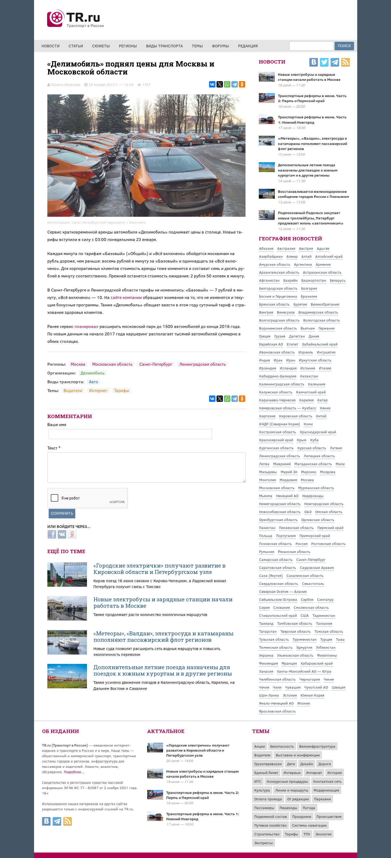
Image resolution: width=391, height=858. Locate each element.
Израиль (305, 352)
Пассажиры (264, 807)
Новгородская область (323, 503)
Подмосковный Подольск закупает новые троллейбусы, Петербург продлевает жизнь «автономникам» (310, 218)
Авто (93, 381)
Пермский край (330, 527)
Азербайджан (271, 256)
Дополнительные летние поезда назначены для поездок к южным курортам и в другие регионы (162, 670)
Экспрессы (263, 842)
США (305, 615)
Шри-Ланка (269, 695)
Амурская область (274, 264)
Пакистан (267, 527)
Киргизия (267, 415)
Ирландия (267, 367)
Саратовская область (277, 567)
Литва (264, 463)
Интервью (292, 772)
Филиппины (327, 655)
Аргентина (303, 264)
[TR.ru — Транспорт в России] (76, 27)
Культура (262, 790)
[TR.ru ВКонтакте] (313, 63)
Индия (264, 360)
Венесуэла (286, 312)
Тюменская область (276, 647)
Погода (309, 807)
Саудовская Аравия (317, 567)
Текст (53, 448)
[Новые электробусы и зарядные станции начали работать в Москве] (155, 777)
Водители (73, 390)
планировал (86, 326)
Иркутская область (315, 360)
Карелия (306, 399)
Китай (321, 415)
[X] (220, 84)
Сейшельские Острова (278, 599)
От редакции (298, 798)
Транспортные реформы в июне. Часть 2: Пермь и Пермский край (312, 98)
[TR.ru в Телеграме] (335, 63)
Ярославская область (277, 711)
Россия (301, 543)
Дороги (324, 763)
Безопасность (282, 746)
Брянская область (274, 304)
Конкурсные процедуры (287, 781)
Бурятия (300, 304)
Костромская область (277, 431)
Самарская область (276, 559)
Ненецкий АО (287, 495)
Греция (265, 336)
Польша (265, 535)
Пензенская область (296, 527)
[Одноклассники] (242, 84)
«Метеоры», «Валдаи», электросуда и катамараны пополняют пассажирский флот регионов (163, 636)
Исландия (288, 367)
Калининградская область (281, 383)
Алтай (306, 256)
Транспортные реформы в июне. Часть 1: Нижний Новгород (312, 119)
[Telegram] (234, 84)
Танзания (324, 623)
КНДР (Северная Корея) (279, 423)
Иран (290, 360)
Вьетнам (308, 328)
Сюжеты (101, 45)
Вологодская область (321, 320)
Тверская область (295, 631)
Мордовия (288, 479)
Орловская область (317, 519)
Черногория (310, 679)
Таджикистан (324, 615)
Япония (303, 703)
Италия (325, 367)
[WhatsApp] (227, 84)
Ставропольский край (278, 615)
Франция (289, 663)
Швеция (338, 687)
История (334, 772)
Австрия (306, 248)
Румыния (266, 551)
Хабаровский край (317, 663)
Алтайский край (329, 256)
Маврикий (282, 463)
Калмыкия (316, 383)
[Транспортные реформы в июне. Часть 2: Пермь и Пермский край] (155, 798)
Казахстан (309, 375)
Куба (314, 439)
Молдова (327, 471)
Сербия (307, 599)
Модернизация (326, 790)
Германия (327, 328)
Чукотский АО (316, 687)
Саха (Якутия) (271, 575)
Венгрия (266, 312)
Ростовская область (328, 543)
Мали (340, 463)
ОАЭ (307, 511)
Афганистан (269, 280)
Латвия (336, 447)
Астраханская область (322, 272)
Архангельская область (279, 272)
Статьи (76, 45)
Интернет (98, 390)
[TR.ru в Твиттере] (324, 63)
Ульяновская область (295, 655)
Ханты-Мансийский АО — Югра (304, 671)
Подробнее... (74, 771)
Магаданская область (313, 463)
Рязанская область (294, 551)
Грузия (279, 336)
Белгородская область (278, 288)
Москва (78, 364)
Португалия (286, 535)
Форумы (220, 45)
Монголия (267, 479)
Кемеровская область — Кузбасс (287, 407)
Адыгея (323, 248)
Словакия (281, 607)
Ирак (278, 360)
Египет (292, 344)
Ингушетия (326, 352)
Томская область (328, 631)
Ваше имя (56, 424)
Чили (277, 687)
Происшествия (329, 816)
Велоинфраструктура (317, 746)
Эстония (290, 695)
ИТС (257, 781)
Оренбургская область (278, 519)
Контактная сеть (327, 781)
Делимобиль (93, 373)
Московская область (112, 364)
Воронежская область (278, 328)
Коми (308, 423)
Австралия (286, 248)
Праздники (301, 816)
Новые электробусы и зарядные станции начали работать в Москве (162, 602)
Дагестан (297, 336)
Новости (50, 45)
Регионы (128, 45)
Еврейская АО (271, 344)
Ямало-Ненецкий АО (276, 703)
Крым (301, 439)
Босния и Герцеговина (278, 296)
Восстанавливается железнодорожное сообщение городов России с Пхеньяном (313, 194)
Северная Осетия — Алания (283, 591)
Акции (259, 746)
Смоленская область (311, 607)
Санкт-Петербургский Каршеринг (99, 222)
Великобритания (325, 304)
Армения (323, 264)
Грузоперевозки (268, 763)
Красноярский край (276, 439)
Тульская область (274, 639)
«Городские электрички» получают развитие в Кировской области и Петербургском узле (159, 569)
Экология (323, 833)
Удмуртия (304, 647)
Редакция (248, 45)
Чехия (329, 679)
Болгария (309, 288)
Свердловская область (278, 583)
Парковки (322, 798)
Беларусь (338, 280)
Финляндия (268, 663)
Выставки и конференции (298, 754)
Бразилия (309, 296)
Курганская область (276, 447)
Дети (291, 763)
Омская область (328, 511)
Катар (322, 399)
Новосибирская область (280, 511)
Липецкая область (319, 455)
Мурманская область (316, 487)
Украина (266, 655)
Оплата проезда (268, 798)
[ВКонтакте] (212, 84)
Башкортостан (313, 280)
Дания (314, 336)
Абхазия (266, 248)
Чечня (264, 687)
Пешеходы (288, 807)
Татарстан (268, 631)
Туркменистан (305, 639)
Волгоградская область (279, 320)
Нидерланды (313, 495)
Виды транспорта (164, 45)
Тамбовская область (294, 623)
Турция (326, 639)
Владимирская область (318, 312)
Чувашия (293, 687)
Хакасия (266, 671)
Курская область (311, 447)
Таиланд (266, 623)
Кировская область (295, 415)
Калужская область (275, 391)
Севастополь (313, 583)
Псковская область (275, 543)
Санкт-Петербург (155, 364)
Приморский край (315, 535)
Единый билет (266, 772)
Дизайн (306, 763)
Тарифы (121, 390)
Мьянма (265, 495)
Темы (197, 45)
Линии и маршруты (291, 790)
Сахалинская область (304, 575)
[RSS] (345, 63)
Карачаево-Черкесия (277, 399)
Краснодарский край (318, 431)
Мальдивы (268, 471)
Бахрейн (290, 280)
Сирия (264, 607)
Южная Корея (312, 695)
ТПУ (306, 833)
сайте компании (126, 297)
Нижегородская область (280, 503)
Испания (307, 367)
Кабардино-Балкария (277, 375)
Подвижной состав (270, 816)
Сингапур (325, 599)
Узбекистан (325, 647)
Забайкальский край (320, 344)
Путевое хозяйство (270, 825)
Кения (325, 407)
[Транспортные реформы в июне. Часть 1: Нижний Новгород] (155, 819)
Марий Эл (289, 471)
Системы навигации (309, 825)
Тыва (340, 639)
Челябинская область (277, 679)
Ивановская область (277, 352)
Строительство (267, 833)
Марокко (308, 471)
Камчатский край (311, 391)
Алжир (292, 256)
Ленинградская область (202, 364)
